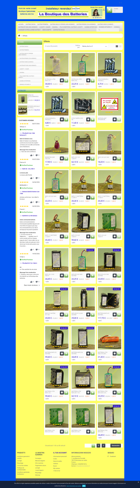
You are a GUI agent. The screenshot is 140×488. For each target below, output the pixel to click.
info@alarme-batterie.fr (83, 466)
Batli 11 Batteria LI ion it (77, 197)
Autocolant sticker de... (102, 118)
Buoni (55, 466)
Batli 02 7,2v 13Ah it (76, 157)
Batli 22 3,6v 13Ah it (76, 235)
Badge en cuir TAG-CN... (50, 157)
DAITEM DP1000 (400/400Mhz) (27, 27)
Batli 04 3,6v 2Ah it (103, 157)
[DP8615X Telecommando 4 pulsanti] (22, 99)
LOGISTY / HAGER (44, 27)
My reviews (56, 468)
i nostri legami (39, 470)
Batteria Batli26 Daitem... (77, 353)
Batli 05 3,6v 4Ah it (50, 197)
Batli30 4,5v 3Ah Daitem (103, 275)
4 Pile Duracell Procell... (103, 79)
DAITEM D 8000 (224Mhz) (105, 24)
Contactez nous (58, 30)
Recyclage (20, 463)
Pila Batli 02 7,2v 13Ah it (28, 263)
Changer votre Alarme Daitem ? (29, 30)
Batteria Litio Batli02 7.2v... (76, 392)
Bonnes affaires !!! (105, 27)
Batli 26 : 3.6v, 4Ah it (27, 169)
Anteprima (57, 64)
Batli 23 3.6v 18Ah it (102, 235)
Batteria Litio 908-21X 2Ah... (102, 353)
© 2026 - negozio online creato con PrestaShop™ (31, 481)
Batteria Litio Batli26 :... (102, 431)
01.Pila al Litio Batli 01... (50, 79)
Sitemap (37, 475)
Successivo (116, 445)
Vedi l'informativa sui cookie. (73, 486)
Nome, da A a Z (94, 46)
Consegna (38, 458)
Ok (84, 486)
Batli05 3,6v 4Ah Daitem (77, 275)
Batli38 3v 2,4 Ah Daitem (28, 216)
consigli (117, 27)
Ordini (55, 459)
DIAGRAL (55, 27)
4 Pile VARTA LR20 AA (77, 118)
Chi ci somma (39, 463)
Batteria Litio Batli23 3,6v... (50, 431)
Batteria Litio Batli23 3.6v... (76, 431)
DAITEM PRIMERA (42, 24)
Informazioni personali (60, 456)
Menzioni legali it (40, 460)
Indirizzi (55, 463)
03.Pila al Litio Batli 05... (77, 79)
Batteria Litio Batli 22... (50, 392)
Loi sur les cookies (22, 465)
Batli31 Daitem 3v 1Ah (50, 314)
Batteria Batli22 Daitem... (103, 314)
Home (21, 42)
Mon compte (47, 30)
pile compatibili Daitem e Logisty (71, 27)
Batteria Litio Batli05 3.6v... (102, 392)
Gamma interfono (91, 27)
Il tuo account (60, 453)
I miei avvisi (56, 470)
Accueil (21, 24)
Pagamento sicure (40, 465)
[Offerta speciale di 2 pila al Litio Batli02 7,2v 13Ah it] (22, 110)
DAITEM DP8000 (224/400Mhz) (86, 24)
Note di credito (57, 461)
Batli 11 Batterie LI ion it (51, 235)
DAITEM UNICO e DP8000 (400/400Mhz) (62, 24)
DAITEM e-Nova (30, 24)
